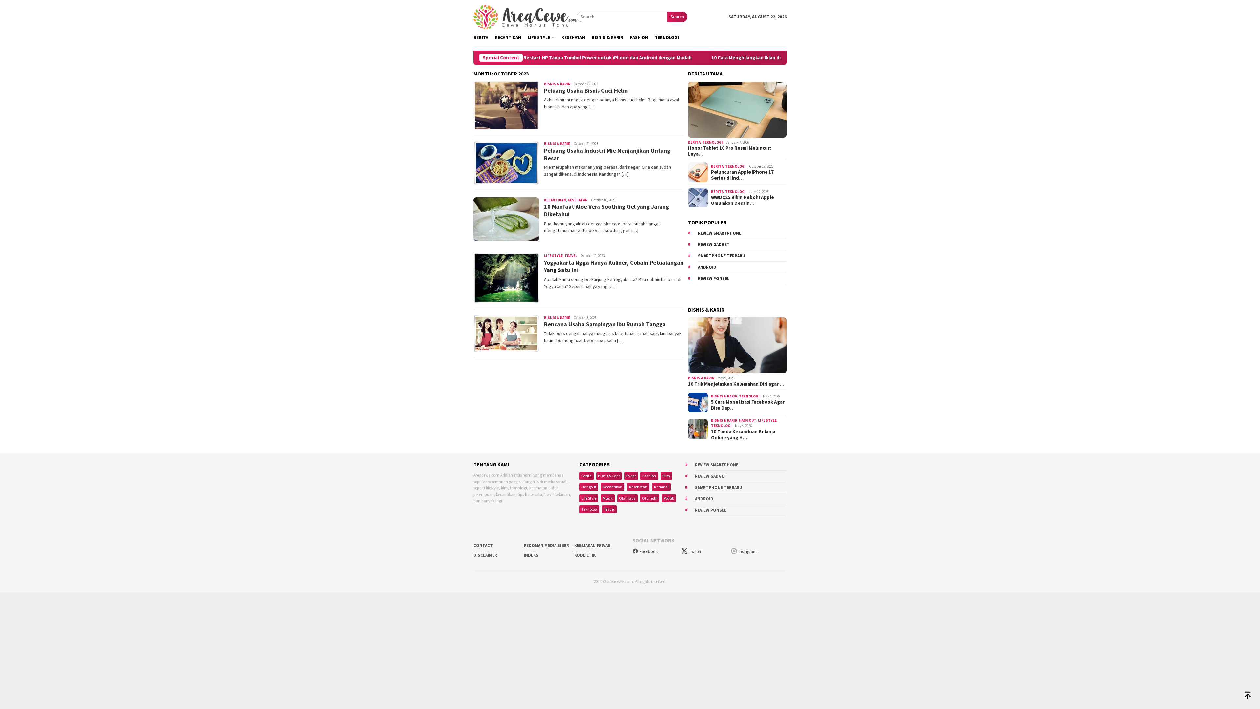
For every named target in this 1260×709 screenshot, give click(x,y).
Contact (483, 545)
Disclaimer (485, 555)
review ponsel (713, 278)
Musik (608, 498)
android (707, 267)
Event (631, 475)
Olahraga (627, 498)
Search (677, 17)
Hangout (747, 420)
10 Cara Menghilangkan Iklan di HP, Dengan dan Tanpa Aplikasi (739, 58)
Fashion (649, 475)
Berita (694, 142)
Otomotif (649, 498)
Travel (570, 255)
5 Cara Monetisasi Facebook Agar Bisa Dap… (748, 405)
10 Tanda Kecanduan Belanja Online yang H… (743, 434)
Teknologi (712, 142)
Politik (669, 498)
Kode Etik (585, 555)
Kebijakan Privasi (593, 545)
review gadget (714, 244)
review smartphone (719, 233)
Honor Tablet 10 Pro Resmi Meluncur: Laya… (729, 151)
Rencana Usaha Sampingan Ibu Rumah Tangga (605, 324)
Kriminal (661, 486)
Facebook (649, 551)
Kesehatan (578, 200)
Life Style (553, 255)
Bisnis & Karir (557, 84)
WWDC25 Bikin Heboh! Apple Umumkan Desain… (742, 200)
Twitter (695, 551)
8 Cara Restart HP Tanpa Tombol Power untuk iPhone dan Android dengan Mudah (559, 58)
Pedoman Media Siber (546, 545)
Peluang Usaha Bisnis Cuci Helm (586, 90)
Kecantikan (555, 200)
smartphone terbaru (721, 256)
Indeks (531, 555)
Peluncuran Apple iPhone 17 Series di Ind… (742, 175)
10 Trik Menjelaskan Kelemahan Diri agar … (736, 384)
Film (666, 475)
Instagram (748, 551)
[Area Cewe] (525, 16)
